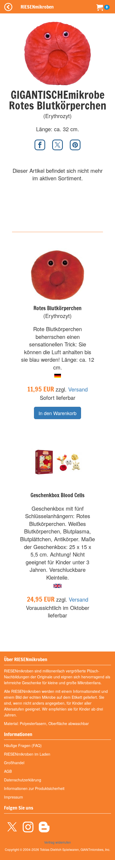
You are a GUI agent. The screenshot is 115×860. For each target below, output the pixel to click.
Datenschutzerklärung (22, 779)
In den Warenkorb (57, 412)
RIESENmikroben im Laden (27, 754)
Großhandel (14, 762)
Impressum (13, 797)
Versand (78, 389)
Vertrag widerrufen (57, 842)
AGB (8, 771)
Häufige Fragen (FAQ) (23, 745)
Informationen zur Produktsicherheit (34, 788)
